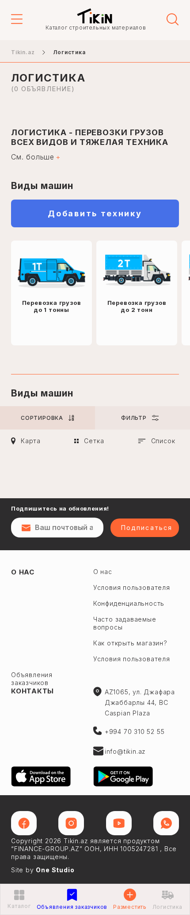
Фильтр (134, 418)
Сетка (94, 441)
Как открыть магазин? (130, 643)
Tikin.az (94, 15)
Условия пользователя (131, 587)
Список (163, 441)
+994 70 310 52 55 (135, 731)
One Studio (55, 870)
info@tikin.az (125, 751)
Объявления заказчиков (32, 678)
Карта (31, 441)
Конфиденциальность (128, 603)
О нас (22, 572)
